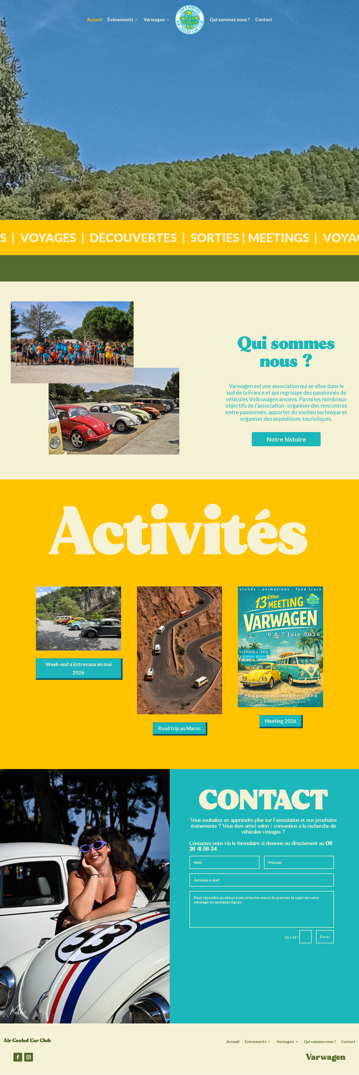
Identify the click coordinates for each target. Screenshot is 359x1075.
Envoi (325, 936)
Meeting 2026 (280, 721)
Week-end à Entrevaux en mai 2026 (78, 668)
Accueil (94, 19)
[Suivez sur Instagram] (28, 1057)
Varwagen (154, 19)
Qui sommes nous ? (230, 19)
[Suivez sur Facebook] (17, 1057)
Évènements (120, 19)
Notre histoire (286, 439)
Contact (263, 19)
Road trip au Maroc (179, 728)
